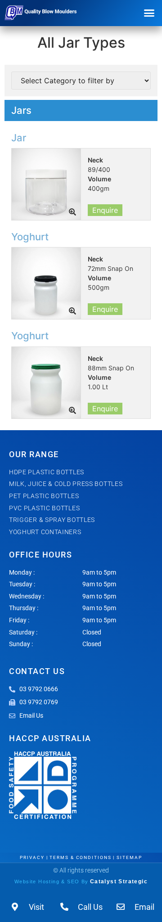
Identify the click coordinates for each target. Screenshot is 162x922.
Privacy (32, 857)
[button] (149, 13)
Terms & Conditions (80, 857)
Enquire (105, 210)
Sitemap (129, 857)
